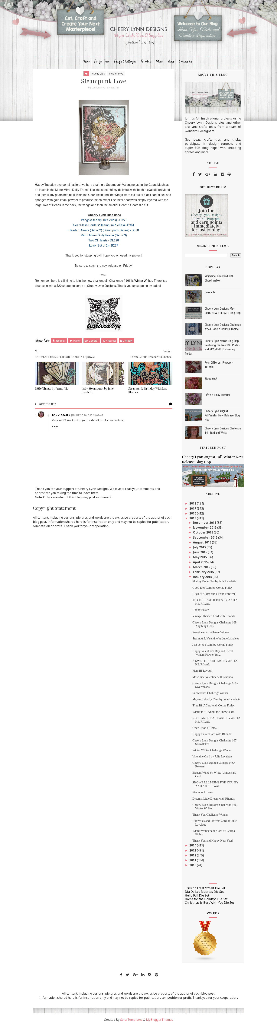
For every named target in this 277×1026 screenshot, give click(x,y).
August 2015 (202, 542)
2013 (193, 850)
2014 (193, 845)
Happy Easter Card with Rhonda (211, 734)
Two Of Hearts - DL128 (103, 240)
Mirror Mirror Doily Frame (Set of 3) (104, 235)
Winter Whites (143, 280)
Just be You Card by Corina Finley (212, 644)
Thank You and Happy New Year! (212, 840)
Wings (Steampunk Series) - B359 (103, 220)
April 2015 (200, 562)
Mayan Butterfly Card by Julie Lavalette (216, 699)
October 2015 (203, 532)
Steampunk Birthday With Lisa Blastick (147, 390)
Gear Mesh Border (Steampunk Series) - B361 (103, 225)
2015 (193, 518)
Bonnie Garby (61, 415)
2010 (193, 865)
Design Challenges (125, 61)
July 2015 (200, 547)
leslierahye (78, 184)
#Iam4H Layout (201, 670)
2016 (193, 513)
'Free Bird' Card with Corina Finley (213, 705)
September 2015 (205, 537)
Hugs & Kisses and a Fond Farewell (214, 593)
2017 (193, 508)
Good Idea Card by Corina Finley (212, 587)
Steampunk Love (202, 792)
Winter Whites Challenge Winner (212, 750)
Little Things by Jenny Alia (51, 388)
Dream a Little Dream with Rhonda (213, 798)
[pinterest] (229, 174)
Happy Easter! (201, 609)
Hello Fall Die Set (197, 895)
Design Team (101, 61)
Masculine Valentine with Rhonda (212, 677)
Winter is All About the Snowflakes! (213, 711)
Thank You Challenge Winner (210, 814)
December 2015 (205, 523)
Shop (171, 61)
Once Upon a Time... (204, 727)
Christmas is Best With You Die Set (209, 902)
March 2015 (202, 567)
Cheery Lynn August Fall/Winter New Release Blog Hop (222, 415)
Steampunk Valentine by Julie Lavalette (215, 638)
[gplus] (207, 174)
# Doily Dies (98, 73)
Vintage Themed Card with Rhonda (213, 616)
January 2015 (203, 577)
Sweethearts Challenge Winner (210, 632)
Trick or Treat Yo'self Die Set (205, 888)
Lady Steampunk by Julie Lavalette (98, 390)
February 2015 (204, 572)
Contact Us (185, 61)
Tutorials (146, 61)
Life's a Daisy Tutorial (217, 395)
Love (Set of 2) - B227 (103, 245)
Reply (55, 426)
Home (86, 61)
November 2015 (205, 527)
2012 (193, 855)
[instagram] (222, 174)
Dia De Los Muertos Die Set (204, 892)
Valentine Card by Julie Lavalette (212, 756)
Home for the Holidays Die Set (206, 899)
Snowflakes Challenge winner (210, 693)
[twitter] (200, 174)
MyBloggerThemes (159, 1020)
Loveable (210, 292)
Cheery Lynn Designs (101, 285)
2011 (193, 860)
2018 (193, 503)
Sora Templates (131, 1020)
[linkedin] (215, 174)
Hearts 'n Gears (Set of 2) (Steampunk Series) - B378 (103, 230)
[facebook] (194, 174)
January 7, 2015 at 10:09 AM (87, 415)
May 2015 (200, 557)
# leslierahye (116, 73)
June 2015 (200, 552)
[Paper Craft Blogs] (205, 940)
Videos (160, 61)
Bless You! (211, 379)
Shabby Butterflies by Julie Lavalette (214, 581)
